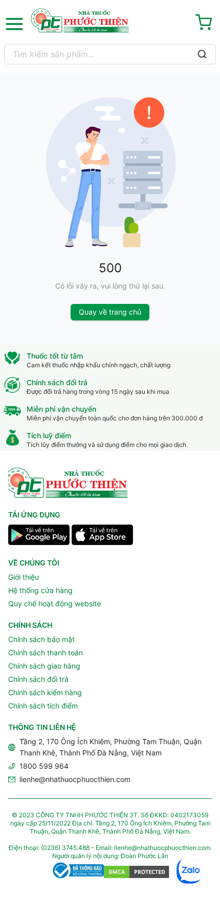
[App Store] (102, 536)
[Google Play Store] (39, 536)
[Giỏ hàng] (205, 24)
